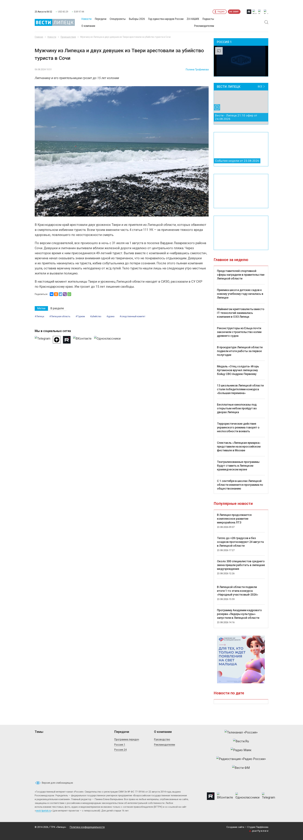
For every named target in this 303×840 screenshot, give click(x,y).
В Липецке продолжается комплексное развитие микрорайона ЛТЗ (234, 518)
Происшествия (68, 37)
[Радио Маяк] (241, 750)
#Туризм (80, 316)
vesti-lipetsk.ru (43, 810)
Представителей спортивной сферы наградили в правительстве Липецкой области (240, 274)
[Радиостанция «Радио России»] (241, 758)
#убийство (95, 316)
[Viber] (65, 294)
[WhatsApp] (69, 294)
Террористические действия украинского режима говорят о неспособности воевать (238, 427)
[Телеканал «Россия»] (241, 732)
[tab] (41, 308)
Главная (39, 37)
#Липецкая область (59, 316)
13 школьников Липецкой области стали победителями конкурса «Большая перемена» (240, 389)
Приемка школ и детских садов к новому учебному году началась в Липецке (240, 293)
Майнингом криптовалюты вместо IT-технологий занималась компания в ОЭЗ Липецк (240, 312)
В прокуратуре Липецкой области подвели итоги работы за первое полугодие (240, 351)
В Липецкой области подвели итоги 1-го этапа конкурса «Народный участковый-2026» (237, 590)
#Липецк (39, 316)
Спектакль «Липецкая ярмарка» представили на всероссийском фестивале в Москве (239, 446)
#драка (110, 316)
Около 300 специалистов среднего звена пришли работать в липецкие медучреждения (241, 565)
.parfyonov (259, 830)
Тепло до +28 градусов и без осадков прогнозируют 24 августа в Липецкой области (240, 541)
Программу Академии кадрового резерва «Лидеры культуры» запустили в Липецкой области (239, 613)
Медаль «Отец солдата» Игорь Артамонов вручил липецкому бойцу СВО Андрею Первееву (238, 370)
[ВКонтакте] (51, 294)
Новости (52, 37)
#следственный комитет (132, 316)
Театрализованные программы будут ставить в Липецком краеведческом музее (238, 465)
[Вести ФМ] (241, 767)
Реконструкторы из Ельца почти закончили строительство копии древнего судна (239, 332)
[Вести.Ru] (241, 741)
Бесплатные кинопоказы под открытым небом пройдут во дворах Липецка (237, 408)
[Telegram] (60, 294)
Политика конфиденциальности (87, 827)
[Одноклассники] (56, 294)
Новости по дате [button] (229, 693)
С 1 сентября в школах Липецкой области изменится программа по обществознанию (240, 484)
